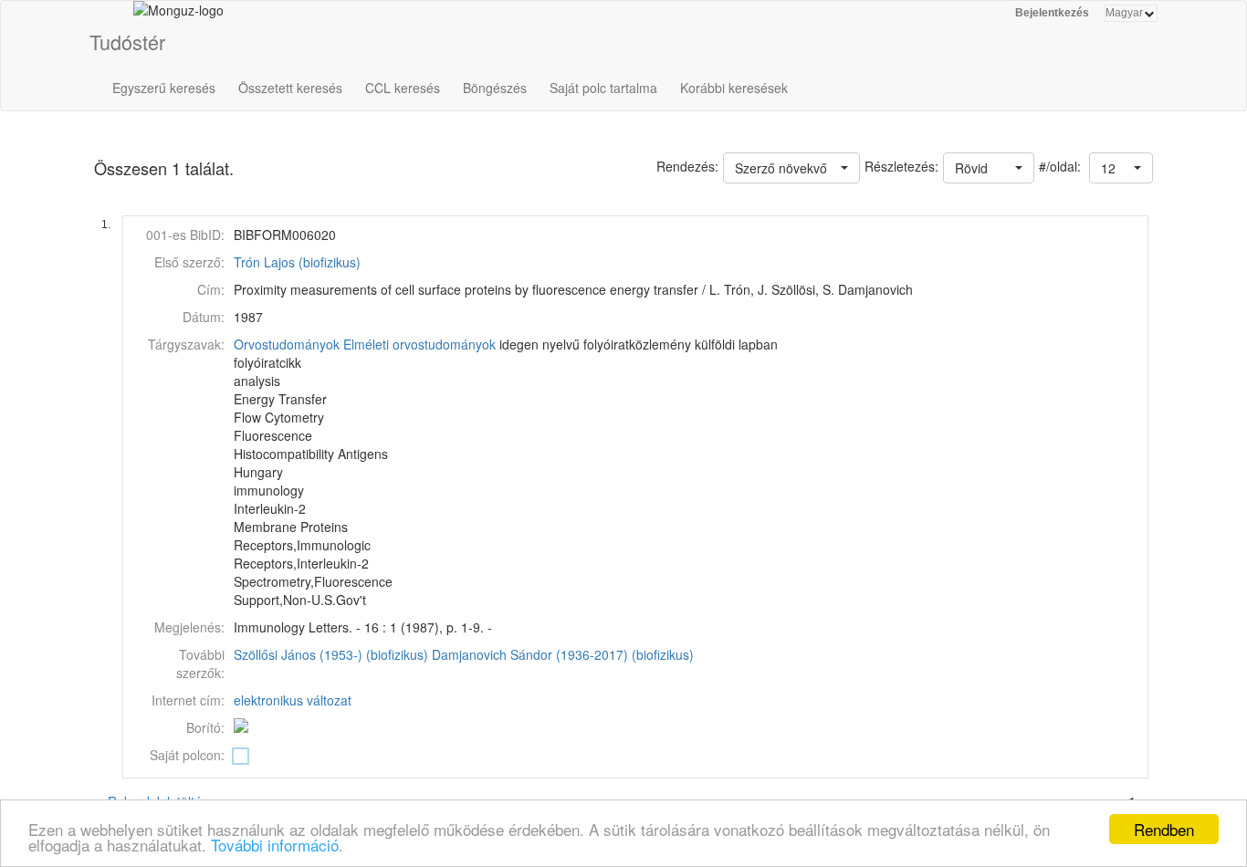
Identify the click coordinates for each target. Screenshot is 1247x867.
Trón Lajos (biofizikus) (297, 262)
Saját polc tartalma (603, 87)
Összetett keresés (290, 87)
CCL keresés (402, 87)
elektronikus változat (292, 700)
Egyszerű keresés (163, 87)
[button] (1121, 167)
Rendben (1164, 829)
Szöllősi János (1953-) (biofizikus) (331, 654)
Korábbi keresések (734, 87)
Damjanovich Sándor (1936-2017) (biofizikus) (563, 654)
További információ (275, 844)
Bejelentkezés (1052, 12)
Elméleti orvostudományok (419, 344)
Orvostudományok (287, 344)
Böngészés (495, 87)
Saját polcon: (187, 755)
